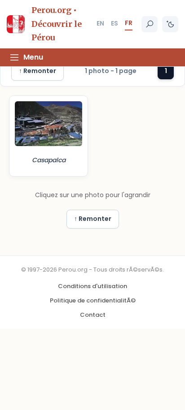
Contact (93, 315)
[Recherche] (149, 24)
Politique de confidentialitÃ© (93, 300)
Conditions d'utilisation (92, 286)
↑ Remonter (37, 70)
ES (114, 23)
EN (100, 23)
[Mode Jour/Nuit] (170, 24)
